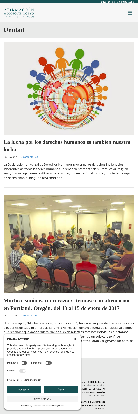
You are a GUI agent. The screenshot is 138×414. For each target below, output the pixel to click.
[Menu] (129, 12)
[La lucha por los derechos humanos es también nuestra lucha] (69, 88)
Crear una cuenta (125, 1)
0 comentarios (29, 156)
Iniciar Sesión (108, 1)
